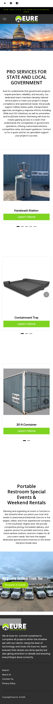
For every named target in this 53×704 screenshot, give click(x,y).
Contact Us (7, 679)
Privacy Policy (8, 683)
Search (5, 670)
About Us (6, 674)
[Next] (46, 187)
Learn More (26, 217)
